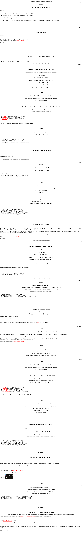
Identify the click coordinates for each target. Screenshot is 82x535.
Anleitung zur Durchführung (7, 521)
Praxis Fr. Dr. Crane (5, 59)
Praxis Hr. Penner (5, 121)
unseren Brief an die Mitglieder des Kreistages (27, 516)
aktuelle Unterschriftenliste (7, 520)
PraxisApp (38, 298)
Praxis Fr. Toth (4, 116)
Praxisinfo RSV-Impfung (20, 40)
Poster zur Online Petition (7, 523)
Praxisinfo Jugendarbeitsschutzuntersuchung (22, 236)
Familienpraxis (4, 58)
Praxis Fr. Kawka (4, 119)
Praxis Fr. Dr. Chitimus (5, 392)
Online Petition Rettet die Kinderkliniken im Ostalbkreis (31, 529)
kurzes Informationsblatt (7, 522)
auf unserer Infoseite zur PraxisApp (17, 470)
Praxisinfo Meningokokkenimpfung (18, 341)
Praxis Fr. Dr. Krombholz (6, 391)
